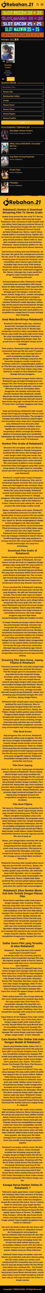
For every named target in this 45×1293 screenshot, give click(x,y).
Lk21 (41, 1227)
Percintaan (7, 73)
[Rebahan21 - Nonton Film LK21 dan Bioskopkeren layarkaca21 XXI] (17, 4)
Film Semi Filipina (22, 804)
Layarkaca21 (31, 1247)
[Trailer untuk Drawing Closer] (3, 79)
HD (4, 61)
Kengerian (22, 133)
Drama (7, 71)
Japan (8, 75)
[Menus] (42, 4)
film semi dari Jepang (19, 769)
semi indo (13, 148)
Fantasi (15, 133)
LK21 (30, 1245)
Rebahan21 (6, 222)
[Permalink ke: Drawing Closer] (8, 52)
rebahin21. (23, 1105)
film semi (38, 695)
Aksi (11, 133)
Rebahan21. (25, 473)
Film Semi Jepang (22, 765)
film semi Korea (24, 865)
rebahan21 (27, 923)
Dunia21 (39, 1267)
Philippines (18, 159)
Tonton (11, 79)
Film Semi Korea (23, 731)
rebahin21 (28, 1067)
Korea (29, 133)
